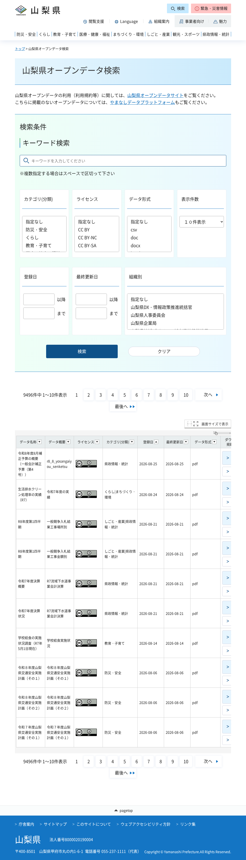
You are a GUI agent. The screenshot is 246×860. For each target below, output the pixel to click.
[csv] (149, 229)
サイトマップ (55, 824)
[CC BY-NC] (96, 237)
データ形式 (140, 199)
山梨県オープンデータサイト (155, 95)
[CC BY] (96, 229)
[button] (211, 8)
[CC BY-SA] (96, 245)
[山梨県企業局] (176, 323)
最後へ (121, 406)
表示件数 (190, 199)
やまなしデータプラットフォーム (142, 102)
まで (61, 313)
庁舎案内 (26, 824)
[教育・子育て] (44, 245)
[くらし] (44, 237)
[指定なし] (44, 222)
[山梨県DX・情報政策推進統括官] (176, 307)
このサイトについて (93, 824)
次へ (208, 394)
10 (186, 395)
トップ (20, 48)
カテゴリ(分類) (38, 199)
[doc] (149, 237)
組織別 (135, 276)
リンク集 (188, 824)
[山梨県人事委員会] (176, 315)
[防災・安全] (44, 229)
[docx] (149, 245)
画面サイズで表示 (215, 423)
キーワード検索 (46, 143)
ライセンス (87, 199)
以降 (61, 299)
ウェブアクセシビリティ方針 (146, 824)
